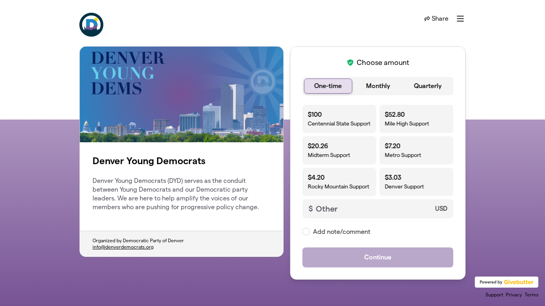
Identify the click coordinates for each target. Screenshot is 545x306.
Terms (532, 294)
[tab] (328, 86)
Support (494, 294)
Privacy (514, 294)
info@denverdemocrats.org (123, 246)
